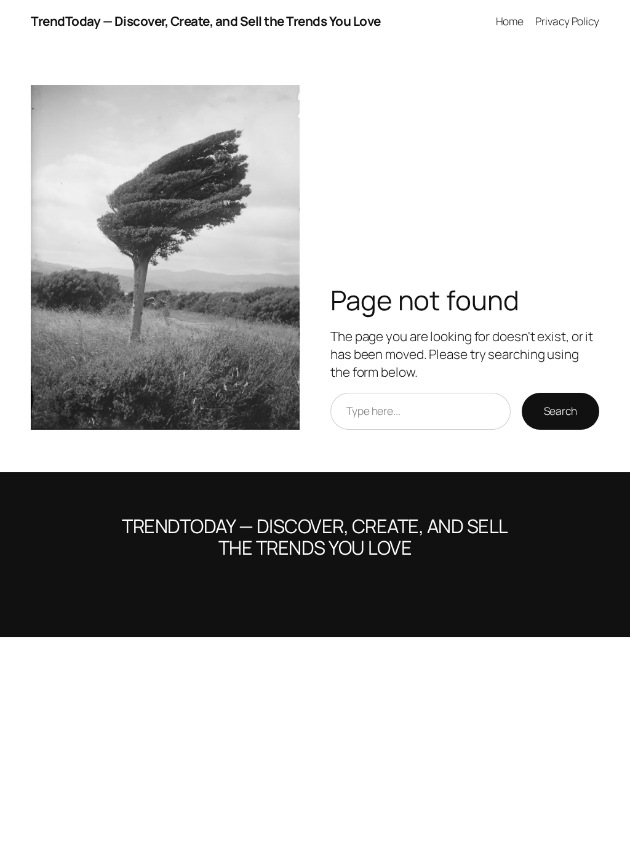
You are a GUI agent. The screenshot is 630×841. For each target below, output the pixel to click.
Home (510, 21)
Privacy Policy (567, 21)
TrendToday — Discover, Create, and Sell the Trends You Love (206, 21)
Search (560, 410)
